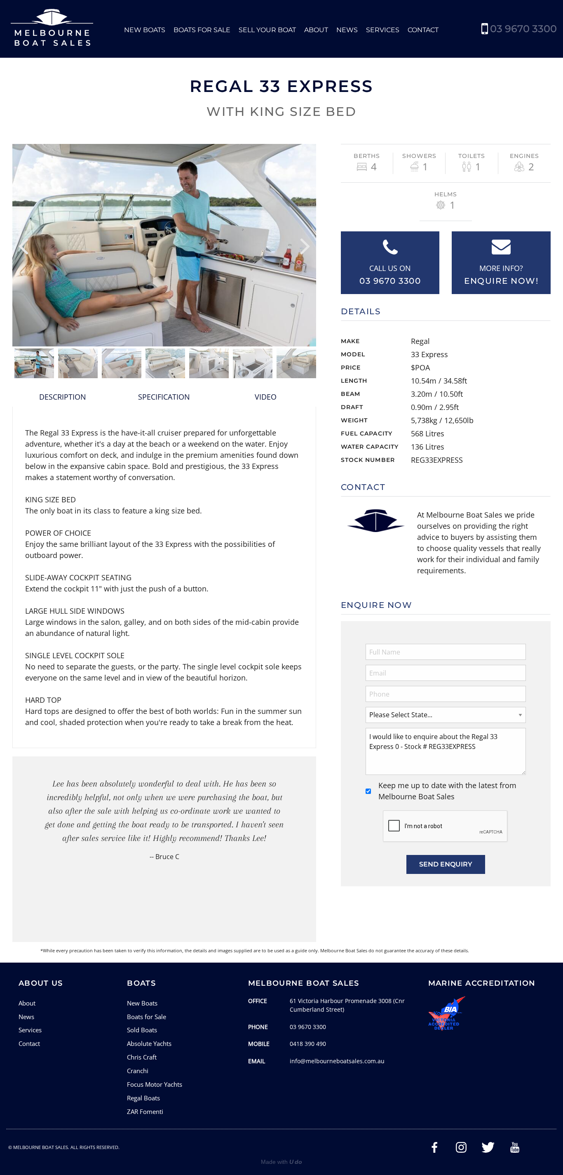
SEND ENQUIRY (445, 864)
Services (382, 30)
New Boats (144, 30)
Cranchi (137, 1071)
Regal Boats (143, 1098)
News (347, 30)
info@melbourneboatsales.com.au (337, 1061)
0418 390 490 (308, 1044)
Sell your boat (267, 30)
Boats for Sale (202, 30)
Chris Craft (142, 1057)
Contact (423, 30)
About (316, 30)
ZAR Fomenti (145, 1111)
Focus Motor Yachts (154, 1084)
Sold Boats (142, 1030)
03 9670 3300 (523, 29)
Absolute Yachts (149, 1043)
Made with (281, 1162)
